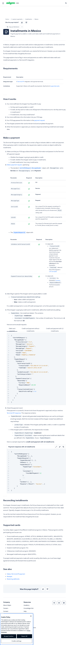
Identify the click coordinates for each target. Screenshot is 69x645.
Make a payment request (14, 165)
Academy (26, 605)
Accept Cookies (8, 636)
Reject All (24, 636)
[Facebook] (54, 603)
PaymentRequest (19, 232)
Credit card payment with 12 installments (54, 329)
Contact (5, 611)
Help (25, 611)
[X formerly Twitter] (64, 603)
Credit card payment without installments (30, 329)
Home (7, 19)
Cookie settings (16, 641)
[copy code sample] (63, 446)
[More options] (22, 27)
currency (57, 280)
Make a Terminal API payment (16, 574)
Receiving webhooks (13, 579)
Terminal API (20, 81)
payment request (39, 120)
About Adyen (7, 605)
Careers (5, 608)
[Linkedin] (59, 603)
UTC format (52, 271)
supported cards (54, 86)
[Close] (31, 616)
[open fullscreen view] (56, 446)
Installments (28, 19)
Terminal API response (14, 413)
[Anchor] (2, 68)
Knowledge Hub (28, 608)
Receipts (9, 576)
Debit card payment (12, 329)
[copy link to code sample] (59, 446)
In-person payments (16, 19)
